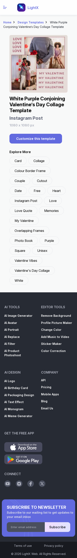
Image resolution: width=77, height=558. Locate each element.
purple (49, 241)
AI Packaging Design (19, 395)
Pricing (46, 387)
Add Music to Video (55, 337)
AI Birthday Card (16, 388)
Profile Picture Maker (56, 322)
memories (51, 211)
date (18, 191)
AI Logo (9, 381)
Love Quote (23, 211)
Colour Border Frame (30, 171)
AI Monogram (13, 409)
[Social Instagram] (19, 483)
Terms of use (23, 545)
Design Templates (31, 22)
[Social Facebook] (30, 483)
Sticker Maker (51, 343)
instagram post (26, 201)
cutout (42, 181)
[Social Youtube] (7, 483)
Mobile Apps (50, 394)
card (18, 161)
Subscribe (57, 527)
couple (20, 181)
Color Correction (53, 351)
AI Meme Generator (18, 416)
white (19, 280)
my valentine (24, 221)
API (43, 380)
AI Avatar (10, 322)
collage (39, 161)
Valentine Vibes (26, 261)
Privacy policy (53, 545)
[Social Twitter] (42, 483)
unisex (42, 251)
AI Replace (12, 337)
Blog (44, 401)
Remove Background (56, 315)
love (53, 201)
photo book (24, 241)
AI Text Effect (14, 402)
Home (7, 22)
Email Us (47, 408)
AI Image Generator (18, 315)
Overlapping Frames (29, 231)
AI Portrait (11, 329)
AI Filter (9, 343)
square (20, 251)
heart (56, 191)
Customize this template (35, 139)
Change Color (51, 329)
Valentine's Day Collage (32, 271)
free (37, 191)
